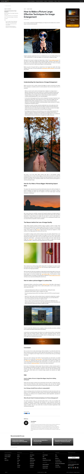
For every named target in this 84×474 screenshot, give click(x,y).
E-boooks (18, 465)
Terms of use (32, 461)
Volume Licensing (45, 466)
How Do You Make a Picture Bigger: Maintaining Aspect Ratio (11, 14)
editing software (46, 284)
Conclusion (6, 18)
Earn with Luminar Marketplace (60, 463)
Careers (31, 456)
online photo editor (35, 363)
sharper (30, 239)
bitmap (38, 229)
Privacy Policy (32, 463)
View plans (73, 25)
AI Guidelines (32, 465)
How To (56, 456)
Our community (57, 460)
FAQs (43, 456)
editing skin (27, 360)
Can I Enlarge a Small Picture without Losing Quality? (11, 24)
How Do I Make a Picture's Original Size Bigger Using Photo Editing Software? (11, 22)
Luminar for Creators (58, 461)
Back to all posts (8, 5)
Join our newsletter (71, 452)
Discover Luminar (42, 341)
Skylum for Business (46, 464)
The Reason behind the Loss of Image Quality (11, 15)
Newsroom (57, 458)
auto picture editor (46, 274)
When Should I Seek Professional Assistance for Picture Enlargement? (11, 27)
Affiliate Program (32, 460)
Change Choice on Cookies (47, 460)
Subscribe (74, 457)
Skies (18, 463)
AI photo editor (39, 359)
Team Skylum (27, 19)
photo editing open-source (54, 275)
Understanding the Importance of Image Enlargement (10, 11)
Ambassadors (32, 458)
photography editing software (48, 68)
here (40, 267)
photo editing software (53, 60)
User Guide (44, 458)
